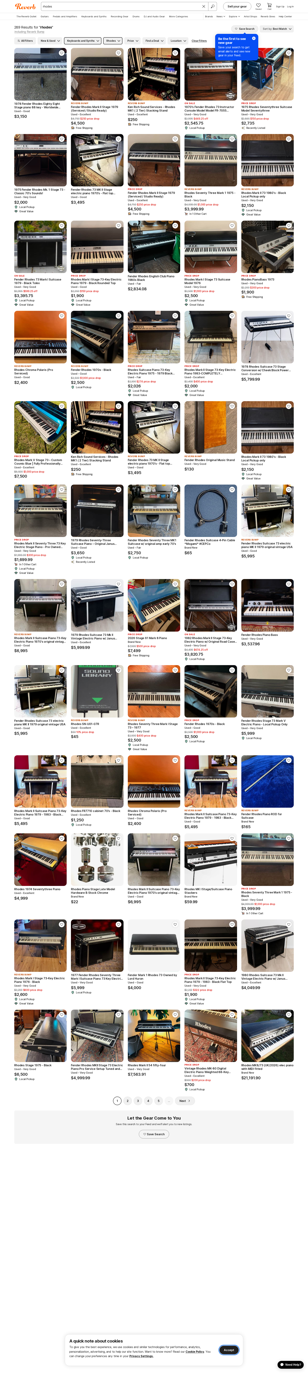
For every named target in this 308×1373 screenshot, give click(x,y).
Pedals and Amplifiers (65, 16)
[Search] (212, 6)
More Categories (178, 16)
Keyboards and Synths (94, 16)
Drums (136, 16)
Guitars (45, 16)
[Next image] (62, 74)
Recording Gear (119, 16)
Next (182, 1101)
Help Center (285, 16)
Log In (290, 6)
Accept (229, 1350)
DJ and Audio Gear (154, 16)
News (220, 16)
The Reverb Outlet (26, 16)
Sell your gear (237, 6)
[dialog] (154, 1350)
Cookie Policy (195, 1351)
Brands (209, 16)
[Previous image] (19, 74)
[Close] (203, 6)
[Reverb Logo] (25, 6)
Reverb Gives (268, 16)
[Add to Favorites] (62, 53)
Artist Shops (250, 16)
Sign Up (280, 6)
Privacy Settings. (141, 1356)
